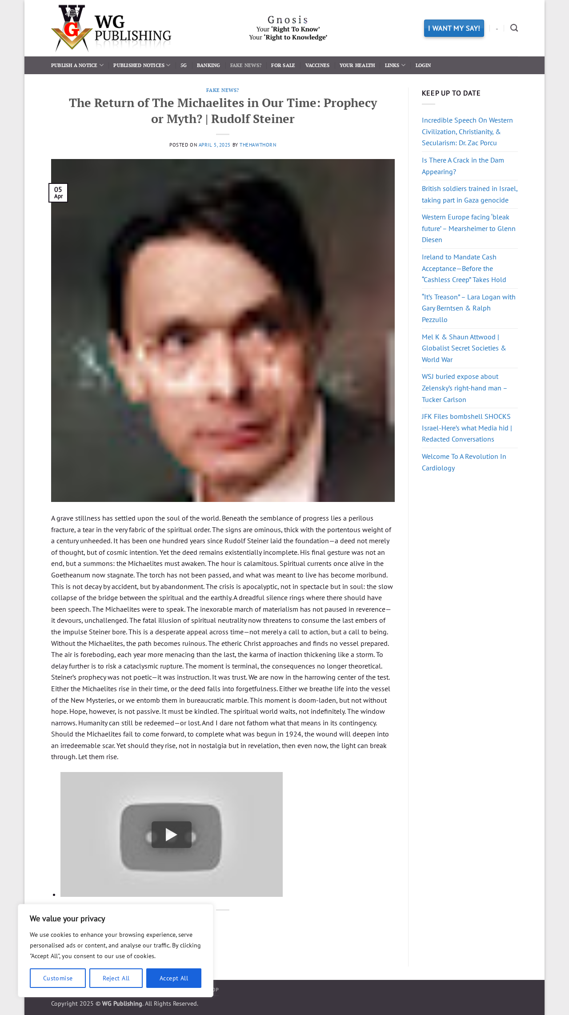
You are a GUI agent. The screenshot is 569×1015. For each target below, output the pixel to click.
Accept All (174, 978)
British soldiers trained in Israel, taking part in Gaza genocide (469, 194)
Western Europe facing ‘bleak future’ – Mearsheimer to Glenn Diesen (469, 228)
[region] (115, 950)
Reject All (116, 978)
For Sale (283, 65)
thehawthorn (258, 145)
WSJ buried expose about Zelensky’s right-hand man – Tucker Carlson (464, 387)
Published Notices (138, 65)
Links (392, 65)
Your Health (357, 65)
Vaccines (317, 65)
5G (183, 65)
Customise (58, 978)
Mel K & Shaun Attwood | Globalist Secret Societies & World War (464, 348)
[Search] (514, 28)
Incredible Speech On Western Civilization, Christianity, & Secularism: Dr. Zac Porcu (467, 131)
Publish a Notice (74, 65)
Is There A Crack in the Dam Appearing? (463, 165)
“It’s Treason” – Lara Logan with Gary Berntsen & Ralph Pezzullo (469, 308)
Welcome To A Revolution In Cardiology (464, 462)
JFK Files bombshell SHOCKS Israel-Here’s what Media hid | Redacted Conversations (467, 427)
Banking (208, 65)
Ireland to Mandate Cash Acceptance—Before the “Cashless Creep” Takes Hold (464, 268)
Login (423, 65)
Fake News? (245, 65)
